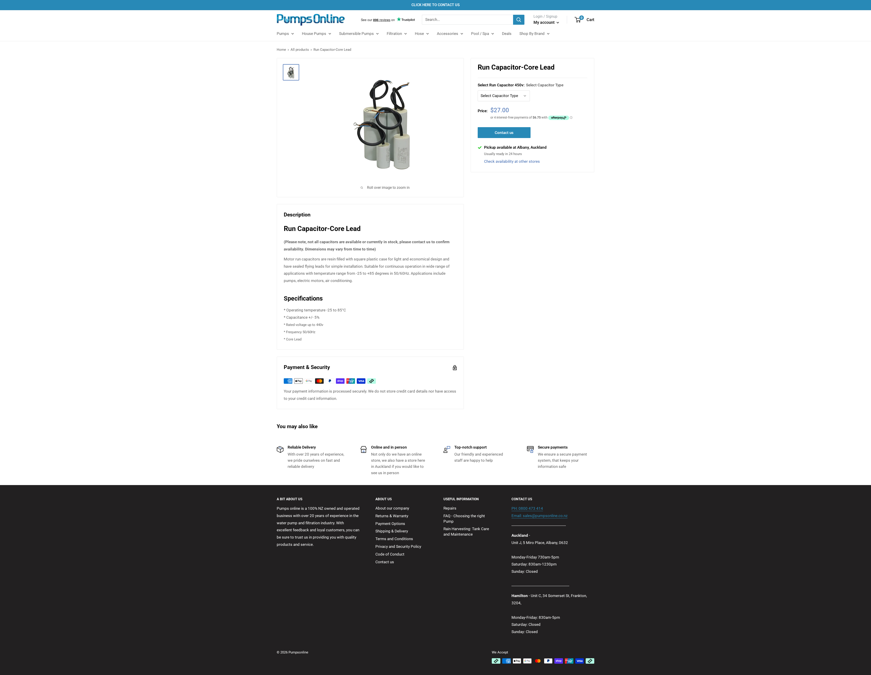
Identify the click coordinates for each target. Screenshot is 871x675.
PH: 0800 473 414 (527, 508)
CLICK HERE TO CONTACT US (435, 5)
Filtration (394, 33)
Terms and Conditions (394, 539)
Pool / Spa (480, 33)
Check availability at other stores (512, 161)
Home (281, 50)
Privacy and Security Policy (398, 546)
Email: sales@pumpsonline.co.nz (539, 515)
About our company (392, 508)
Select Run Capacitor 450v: (520, 85)
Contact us (504, 132)
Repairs (449, 508)
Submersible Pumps (356, 33)
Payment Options (390, 523)
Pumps (283, 33)
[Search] (518, 20)
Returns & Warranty (391, 516)
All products (300, 50)
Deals (506, 33)
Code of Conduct (389, 554)
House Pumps (314, 33)
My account (544, 22)
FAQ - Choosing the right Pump (464, 519)
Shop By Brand (532, 33)
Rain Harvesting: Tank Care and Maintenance (466, 532)
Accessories (447, 33)
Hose (419, 33)
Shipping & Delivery (391, 531)
